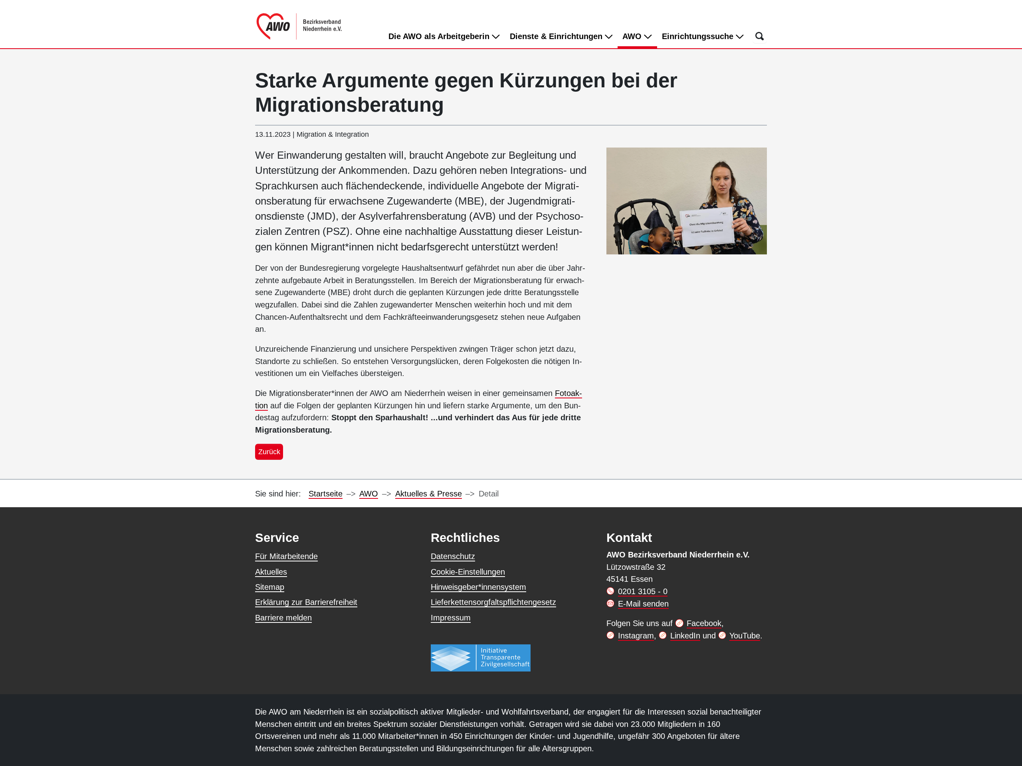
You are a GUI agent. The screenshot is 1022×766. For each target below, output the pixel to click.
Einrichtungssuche (699, 36)
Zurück (269, 451)
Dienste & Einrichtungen (557, 36)
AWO (639, 36)
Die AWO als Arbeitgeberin (440, 36)
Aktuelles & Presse (428, 493)
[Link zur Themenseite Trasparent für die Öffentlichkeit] (481, 657)
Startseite (326, 493)
